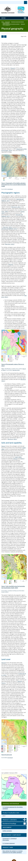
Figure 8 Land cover (6, 754)
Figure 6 (10, 264)
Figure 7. (3, 683)
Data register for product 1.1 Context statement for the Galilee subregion (12, 851)
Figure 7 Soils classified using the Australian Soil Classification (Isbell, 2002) (13, 587)
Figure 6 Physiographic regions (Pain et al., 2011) (12, 365)
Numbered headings (9, 824)
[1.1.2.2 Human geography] (5, 36)
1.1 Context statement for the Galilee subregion (13, 807)
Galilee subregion (7, 831)
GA (8, 189)
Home (2, 21)
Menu (3, 18)
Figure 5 (13, 68)
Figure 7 (3, 446)
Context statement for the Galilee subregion (11, 24)
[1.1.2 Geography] (2, 36)
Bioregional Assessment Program (17, 21)
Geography (23, 24)
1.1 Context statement (9, 843)
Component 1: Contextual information (9, 839)
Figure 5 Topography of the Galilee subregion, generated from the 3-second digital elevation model (13, 184)
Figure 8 (3, 662)
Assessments (7, 21)
